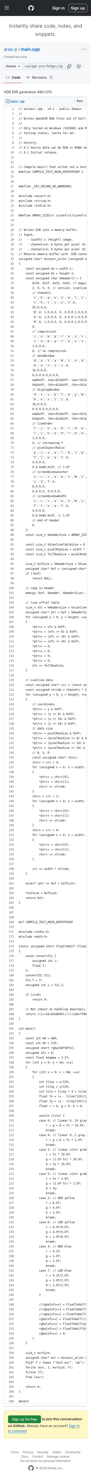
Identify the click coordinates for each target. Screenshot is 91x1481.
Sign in (58, 8)
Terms (15, 1452)
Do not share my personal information (45, 1461)
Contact (37, 1456)
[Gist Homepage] (31, 8)
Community (73, 1452)
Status (56, 1452)
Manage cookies (58, 1456)
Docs (24, 1456)
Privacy (28, 1452)
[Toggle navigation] (7, 8)
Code (16, 77)
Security (43, 1452)
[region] (45, 755)
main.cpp (30, 49)
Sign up (78, 8)
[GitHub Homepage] (31, 1468)
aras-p (10, 49)
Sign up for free (24, 1419)
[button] (69, 66)
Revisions (42, 77)
